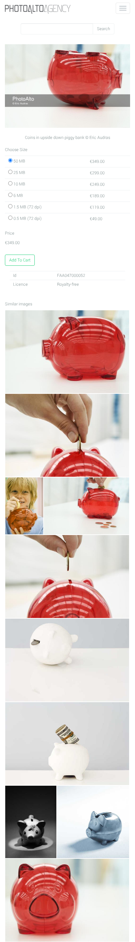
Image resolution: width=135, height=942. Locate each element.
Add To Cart (19, 260)
